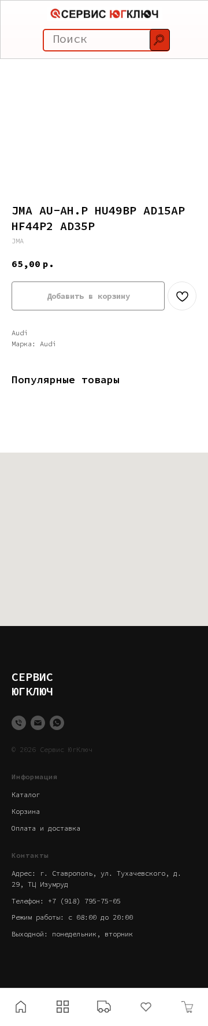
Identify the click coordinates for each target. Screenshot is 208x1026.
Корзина (26, 811)
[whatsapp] (57, 723)
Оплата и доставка (46, 828)
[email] (38, 723)
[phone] (19, 723)
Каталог (26, 794)
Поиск (70, 38)
